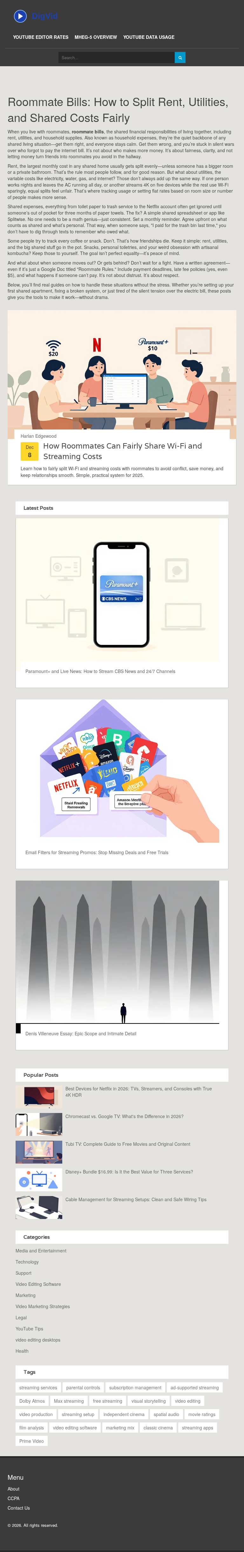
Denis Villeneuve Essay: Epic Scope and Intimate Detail (80, 1033)
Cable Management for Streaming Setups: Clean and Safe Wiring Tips (136, 1199)
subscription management (135, 1387)
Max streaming (69, 1401)
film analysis (31, 1427)
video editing (187, 1401)
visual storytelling (149, 1401)
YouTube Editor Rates (40, 37)
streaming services (38, 1387)
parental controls (83, 1387)
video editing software (75, 1427)
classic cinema (158, 1427)
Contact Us (19, 1508)
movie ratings (201, 1414)
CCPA (13, 1498)
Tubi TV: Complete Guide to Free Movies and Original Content (127, 1144)
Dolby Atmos (32, 1401)
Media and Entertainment (41, 1250)
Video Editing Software (38, 1284)
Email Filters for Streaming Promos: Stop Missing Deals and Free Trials (96, 852)
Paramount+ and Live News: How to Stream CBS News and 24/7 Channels (100, 671)
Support (23, 1273)
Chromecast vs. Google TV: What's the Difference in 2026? (124, 1116)
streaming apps (197, 1427)
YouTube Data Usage (148, 37)
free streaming (107, 1401)
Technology (27, 1261)
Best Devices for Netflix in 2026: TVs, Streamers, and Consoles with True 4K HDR (138, 1091)
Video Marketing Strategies (43, 1306)
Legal (21, 1317)
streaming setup (78, 1414)
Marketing (26, 1295)
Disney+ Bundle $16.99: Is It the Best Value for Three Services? (129, 1171)
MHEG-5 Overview (96, 37)
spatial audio (166, 1414)
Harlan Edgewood (39, 436)
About (13, 1488)
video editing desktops (38, 1339)
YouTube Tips (29, 1328)
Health (22, 1351)
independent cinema (124, 1414)
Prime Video (31, 1441)
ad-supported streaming (195, 1387)
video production (36, 1414)
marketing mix (120, 1427)
